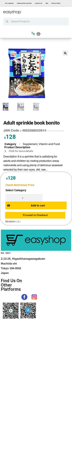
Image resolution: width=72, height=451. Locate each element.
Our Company (9, 3)
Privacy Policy (55, 3)
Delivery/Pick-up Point (24, 3)
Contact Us (38, 3)
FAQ (47, 3)
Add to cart (38, 205)
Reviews (10, 221)
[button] (65, 53)
